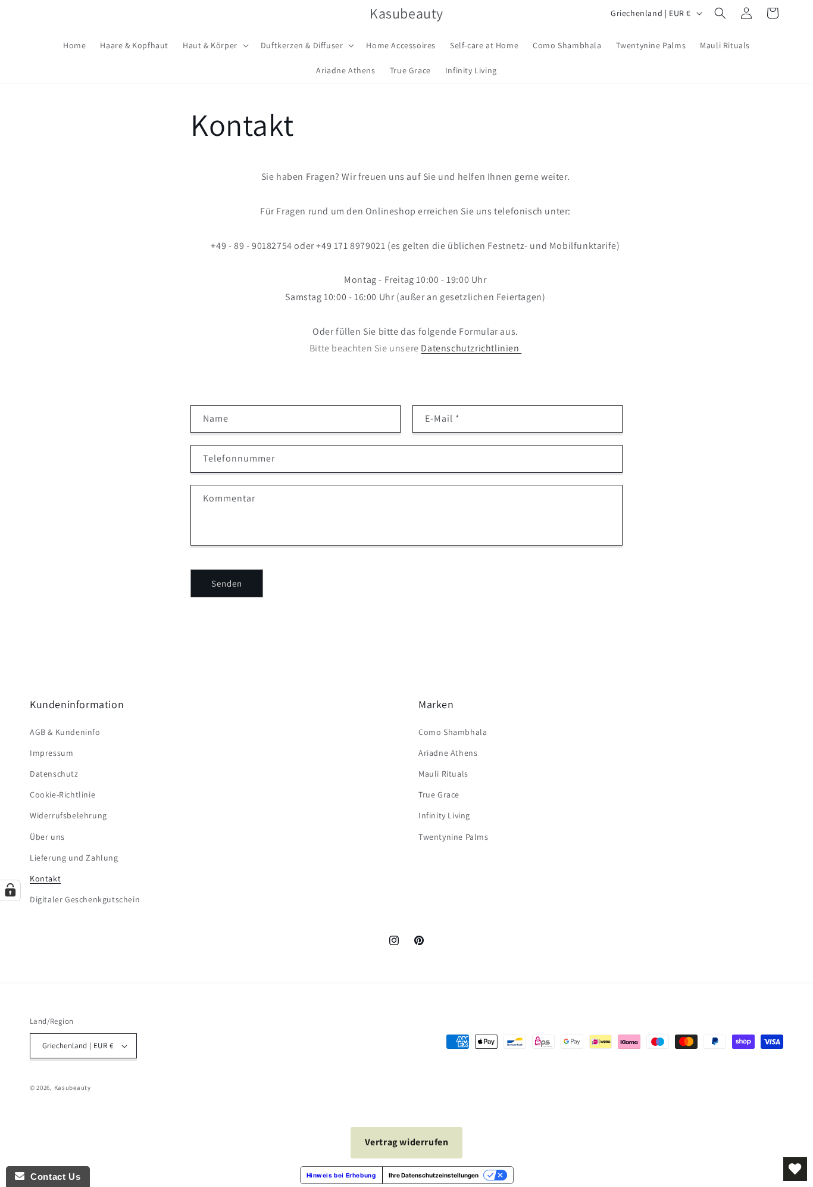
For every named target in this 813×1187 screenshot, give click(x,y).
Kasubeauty (72, 1087)
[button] (215, 45)
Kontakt (45, 878)
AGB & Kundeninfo (65, 732)
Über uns (47, 836)
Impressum (51, 752)
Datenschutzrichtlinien (471, 348)
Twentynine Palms (453, 836)
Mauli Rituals (443, 773)
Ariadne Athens (447, 752)
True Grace (438, 794)
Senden (226, 583)
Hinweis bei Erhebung (341, 1175)
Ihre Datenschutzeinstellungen (434, 1175)
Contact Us (52, 1177)
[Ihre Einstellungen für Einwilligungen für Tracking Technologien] (10, 890)
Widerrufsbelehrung (68, 815)
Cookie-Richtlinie (62, 794)
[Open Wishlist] (795, 1169)
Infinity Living (444, 815)
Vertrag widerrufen (407, 1142)
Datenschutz (54, 773)
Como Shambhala (452, 732)
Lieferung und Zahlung (74, 857)
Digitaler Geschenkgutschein (85, 899)
